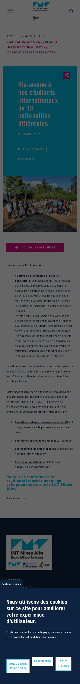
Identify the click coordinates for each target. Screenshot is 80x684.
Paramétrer (42, 661)
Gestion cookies (11, 584)
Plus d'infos (12, 647)
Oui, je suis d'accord (18, 666)
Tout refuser (63, 664)
